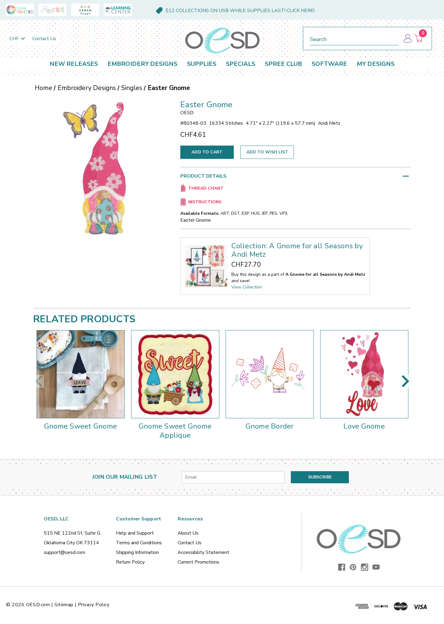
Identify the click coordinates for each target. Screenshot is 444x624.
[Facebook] (341, 567)
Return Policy (130, 562)
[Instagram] (364, 567)
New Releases (74, 64)
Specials (240, 64)
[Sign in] (407, 38)
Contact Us (44, 38)
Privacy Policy (94, 604)
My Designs (375, 64)
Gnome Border (270, 426)
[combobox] (354, 38)
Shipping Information (137, 552)
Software (329, 64)
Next (405, 381)
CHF (14, 38)
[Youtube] (376, 567)
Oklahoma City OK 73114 (71, 542)
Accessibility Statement (203, 552)
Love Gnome (364, 426)
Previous (38, 381)
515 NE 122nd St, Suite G (72, 533)
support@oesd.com (64, 552)
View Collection (246, 287)
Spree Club (283, 64)
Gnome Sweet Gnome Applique (175, 431)
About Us (188, 533)
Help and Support (135, 533)
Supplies (201, 64)
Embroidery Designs (142, 64)
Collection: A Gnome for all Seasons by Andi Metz (297, 250)
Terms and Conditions (139, 542)
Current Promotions (198, 562)
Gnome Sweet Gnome (80, 426)
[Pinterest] (353, 567)
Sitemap (63, 604)
